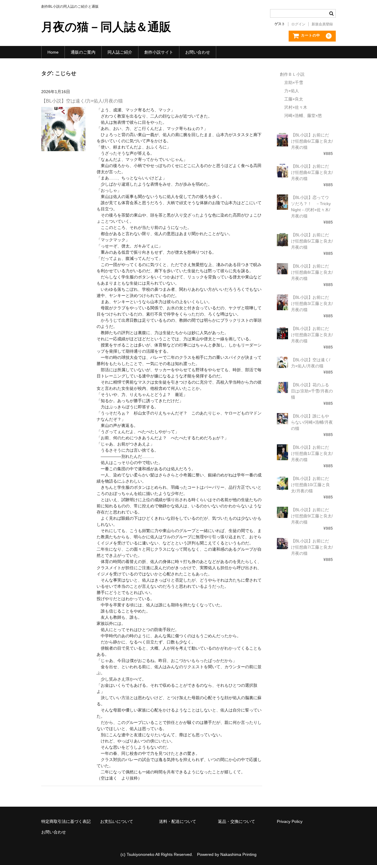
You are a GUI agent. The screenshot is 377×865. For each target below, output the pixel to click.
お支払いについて (116, 821)
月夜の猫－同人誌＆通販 (106, 26)
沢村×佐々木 (295, 107)
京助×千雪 (293, 82)
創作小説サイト (158, 52)
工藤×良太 (293, 99)
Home (53, 52)
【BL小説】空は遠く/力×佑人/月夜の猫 (82, 100)
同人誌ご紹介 (120, 52)
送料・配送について (177, 821)
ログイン (298, 24)
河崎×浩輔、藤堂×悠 (303, 115)
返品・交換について (236, 821)
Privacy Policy (289, 821)
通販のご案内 (83, 52)
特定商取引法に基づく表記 (66, 821)
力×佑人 (291, 90)
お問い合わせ (197, 52)
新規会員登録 (322, 24)
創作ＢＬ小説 (292, 74)
